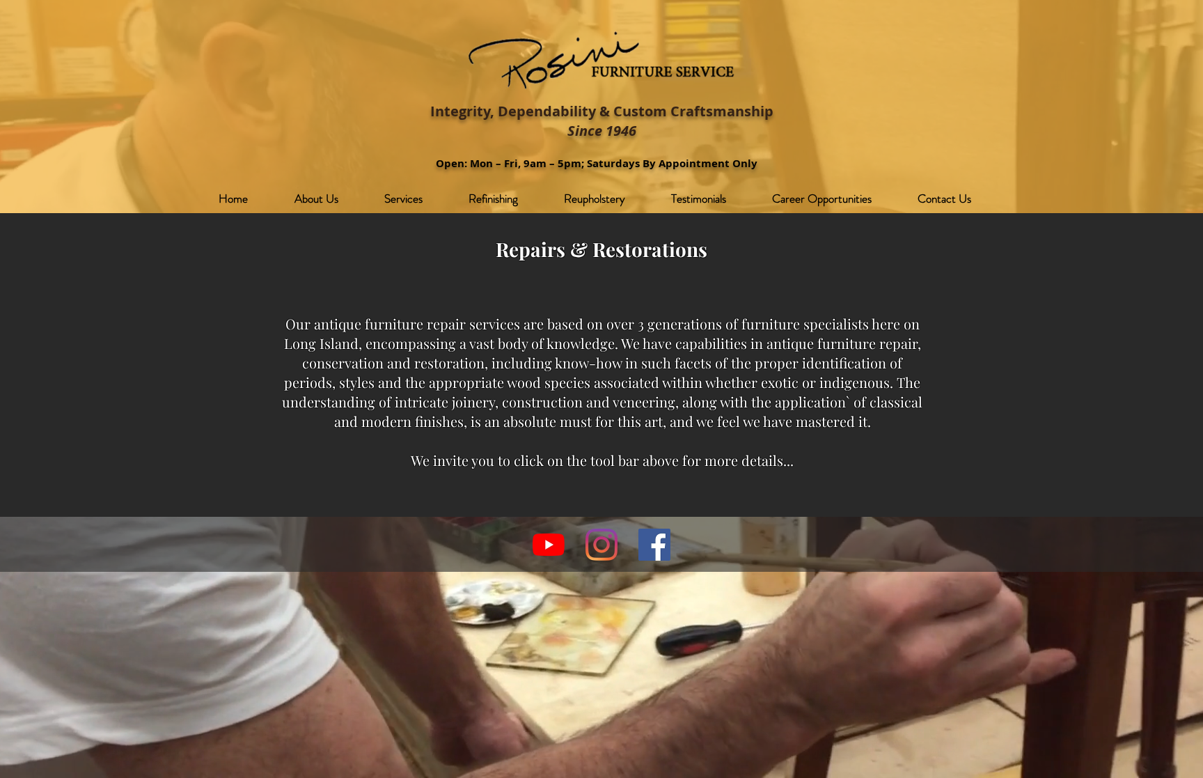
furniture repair (867, 343)
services (494, 323)
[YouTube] (549, 545)
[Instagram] (601, 545)
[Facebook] (654, 545)
